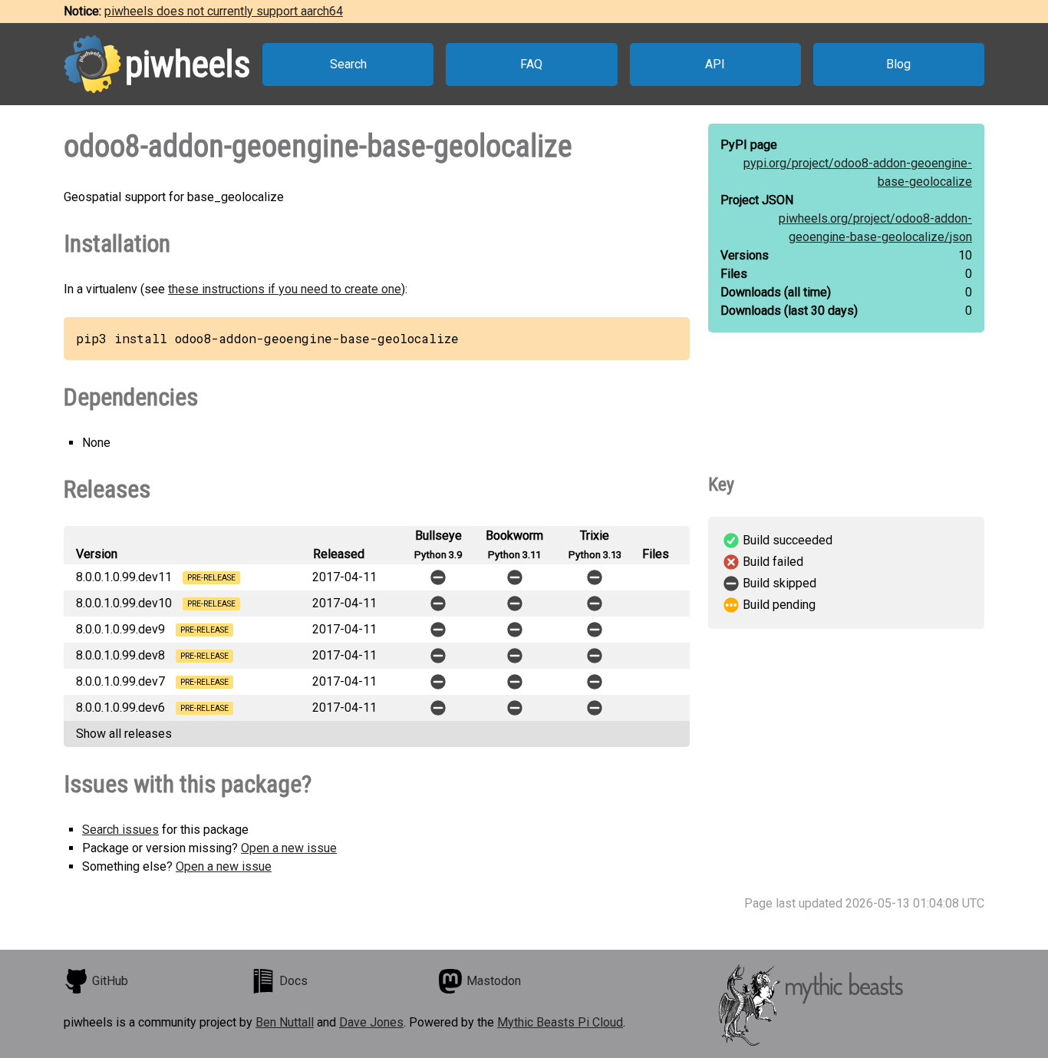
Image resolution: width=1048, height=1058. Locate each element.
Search (348, 64)
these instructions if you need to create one (284, 289)
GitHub (110, 981)
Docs (293, 981)
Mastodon (493, 981)
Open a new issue (289, 848)
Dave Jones (371, 1022)
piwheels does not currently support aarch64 (223, 11)
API (715, 64)
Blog (898, 64)
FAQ (531, 64)
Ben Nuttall (284, 1022)
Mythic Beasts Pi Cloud (560, 1022)
